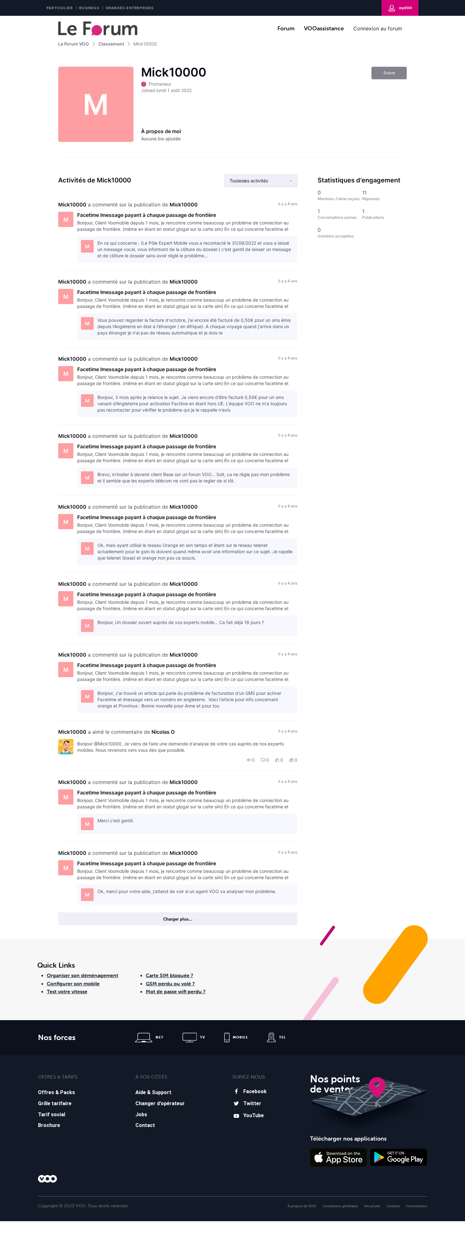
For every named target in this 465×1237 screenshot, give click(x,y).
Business (89, 8)
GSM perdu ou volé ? (170, 983)
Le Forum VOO (73, 43)
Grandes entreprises (130, 8)
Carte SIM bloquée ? (169, 975)
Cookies (393, 1206)
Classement (111, 43)
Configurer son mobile (73, 983)
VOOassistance (324, 28)
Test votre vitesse (67, 991)
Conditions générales (340, 1206)
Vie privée (372, 1206)
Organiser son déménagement (82, 975)
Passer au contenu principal (34, 20)
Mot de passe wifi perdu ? (176, 991)
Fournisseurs (416, 1206)
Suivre (389, 72)
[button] (251, 760)
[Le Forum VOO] (97, 28)
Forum (285, 28)
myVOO (405, 8)
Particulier (59, 8)
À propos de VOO (302, 1206)
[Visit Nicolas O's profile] (65, 746)
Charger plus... (177, 919)
